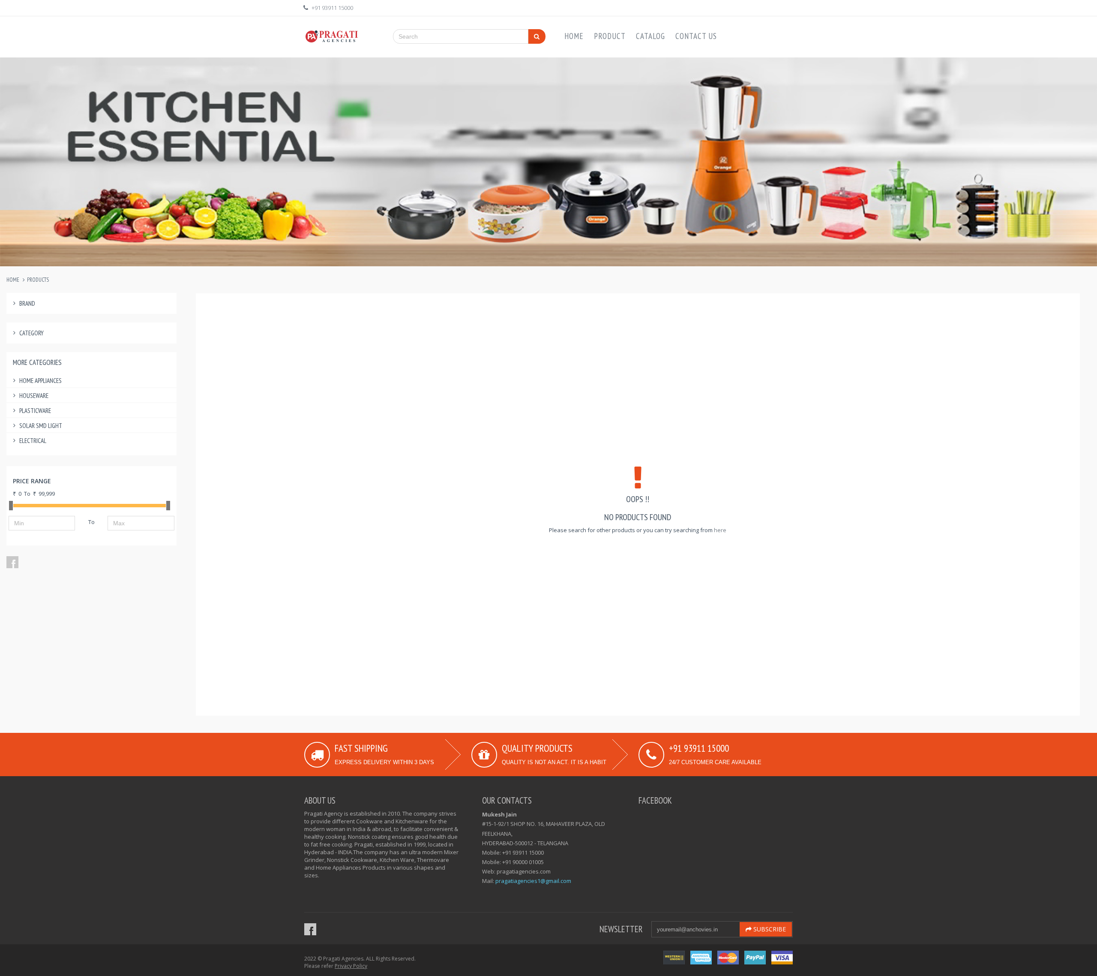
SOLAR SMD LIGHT (40, 426)
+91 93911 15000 (332, 8)
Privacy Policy (351, 966)
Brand (27, 303)
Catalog (650, 36)
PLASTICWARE (35, 411)
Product (610, 36)
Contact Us (696, 36)
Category (31, 333)
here (720, 530)
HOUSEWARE (33, 396)
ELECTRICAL (32, 441)
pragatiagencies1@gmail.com (533, 881)
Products (38, 279)
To (91, 522)
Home (574, 36)
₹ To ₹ (34, 493)
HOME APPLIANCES (40, 381)
